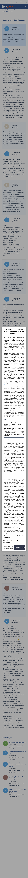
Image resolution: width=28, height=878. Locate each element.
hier (5, 384)
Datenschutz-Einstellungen (8, 547)
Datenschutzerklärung (9, 541)
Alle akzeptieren (20, 547)
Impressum (20, 541)
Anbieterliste (6, 542)
